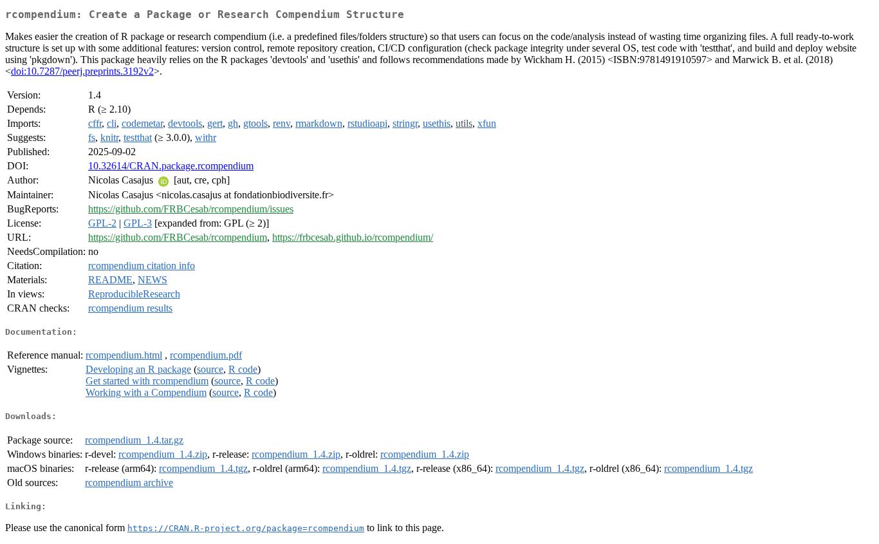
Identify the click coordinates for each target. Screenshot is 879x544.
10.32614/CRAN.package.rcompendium (171, 165)
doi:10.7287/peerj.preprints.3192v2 (82, 71)
